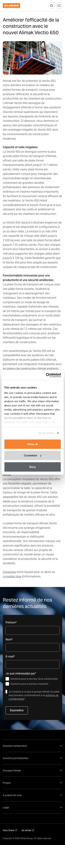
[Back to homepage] (11, 5)
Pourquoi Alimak (12, 770)
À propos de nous (12, 795)
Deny (32, 466)
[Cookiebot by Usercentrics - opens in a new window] (46, 375)
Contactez (9, 572)
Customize (30, 455)
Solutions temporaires (15, 745)
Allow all (32, 443)
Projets (7, 782)
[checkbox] (32, 681)
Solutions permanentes (15, 758)
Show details (46, 433)
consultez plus (12, 576)
